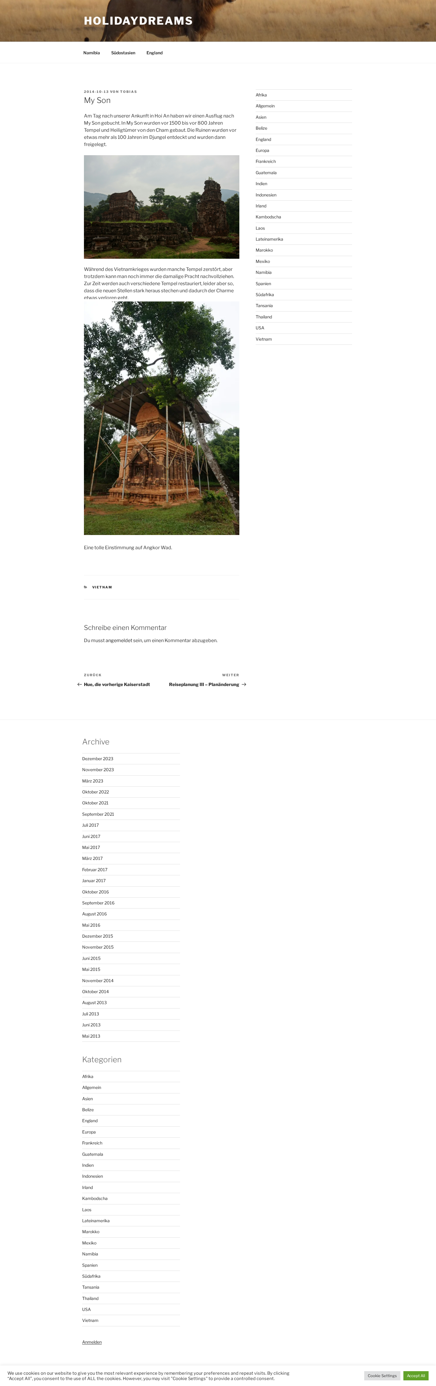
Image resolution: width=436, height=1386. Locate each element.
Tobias (128, 92)
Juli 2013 (90, 1013)
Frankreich (266, 161)
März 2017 (92, 858)
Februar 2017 (94, 869)
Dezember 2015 (97, 936)
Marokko (264, 250)
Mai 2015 (91, 969)
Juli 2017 (90, 825)
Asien (261, 117)
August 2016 (94, 913)
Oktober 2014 (95, 991)
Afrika (261, 94)
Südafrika (265, 294)
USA (260, 327)
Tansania (264, 305)
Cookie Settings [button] (382, 1375)
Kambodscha (268, 216)
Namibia (91, 52)
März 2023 (92, 780)
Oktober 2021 (95, 802)
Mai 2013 (91, 1036)
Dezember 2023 (97, 758)
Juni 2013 (91, 1024)
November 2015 (98, 947)
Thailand (264, 316)
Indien (261, 183)
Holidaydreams (138, 20)
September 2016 (98, 902)
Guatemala (266, 172)
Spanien (263, 283)
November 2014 (98, 980)
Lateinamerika (269, 239)
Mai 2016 (91, 925)
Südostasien (123, 52)
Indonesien (266, 194)
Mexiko (263, 261)
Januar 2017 (94, 880)
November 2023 (98, 769)
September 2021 (98, 814)
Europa (262, 150)
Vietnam (102, 587)
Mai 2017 (91, 847)
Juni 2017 (91, 836)
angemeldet (119, 640)
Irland (261, 205)
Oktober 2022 (95, 791)
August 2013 (94, 1002)
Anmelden (92, 1341)
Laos (260, 228)
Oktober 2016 (95, 891)
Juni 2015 (91, 958)
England (155, 52)
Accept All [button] (416, 1375)
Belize (261, 128)
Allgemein (265, 105)
